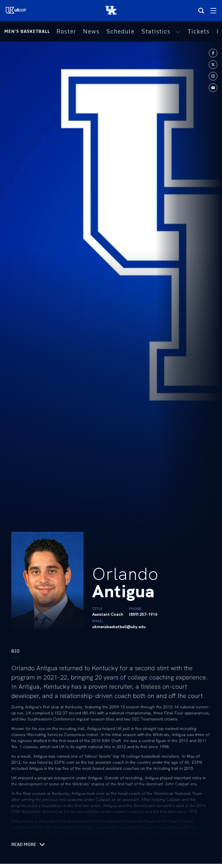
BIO (15, 651)
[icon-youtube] (213, 87)
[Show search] (201, 10)
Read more (23, 844)
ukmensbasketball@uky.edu (119, 627)
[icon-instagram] (213, 76)
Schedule (120, 31)
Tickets (199, 31)
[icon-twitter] (213, 64)
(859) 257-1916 (143, 614)
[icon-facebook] (213, 53)
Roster (66, 31)
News (91, 31)
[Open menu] (213, 10)
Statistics (156, 31)
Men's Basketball (27, 31)
